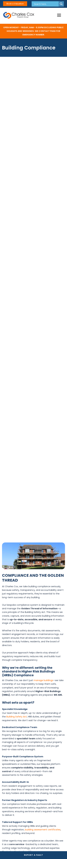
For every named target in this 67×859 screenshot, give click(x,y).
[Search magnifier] (61, 4)
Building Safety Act (16, 716)
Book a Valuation (15, 3)
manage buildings (43, 680)
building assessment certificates (42, 829)
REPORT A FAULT (33, 855)
